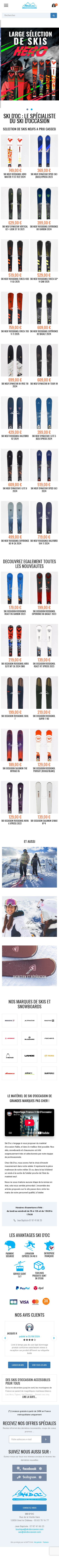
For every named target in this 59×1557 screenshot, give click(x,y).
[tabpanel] (29, 65)
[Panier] (54, 5)
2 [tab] (32, 109)
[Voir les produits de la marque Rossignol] (9, 1020)
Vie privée (37, 1542)
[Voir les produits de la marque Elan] (29, 1073)
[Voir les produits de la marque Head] (9, 1055)
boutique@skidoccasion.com (29, 1529)
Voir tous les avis (39, 1364)
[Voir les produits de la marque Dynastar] (29, 1020)
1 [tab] (27, 109)
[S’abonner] (45, 1439)
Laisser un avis (18, 1364)
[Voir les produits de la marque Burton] (49, 1073)
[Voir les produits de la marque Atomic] (9, 1038)
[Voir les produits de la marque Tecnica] (49, 1055)
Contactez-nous (29, 1507)
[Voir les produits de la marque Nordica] (9, 1073)
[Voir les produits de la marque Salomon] (49, 1020)
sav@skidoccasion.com (29, 1532)
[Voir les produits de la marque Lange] (29, 1055)
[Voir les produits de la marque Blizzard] (29, 1038)
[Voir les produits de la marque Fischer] (49, 1038)
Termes (46, 1542)
